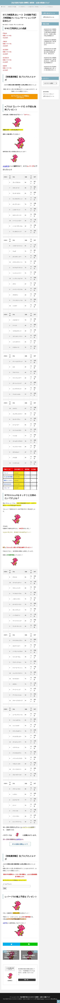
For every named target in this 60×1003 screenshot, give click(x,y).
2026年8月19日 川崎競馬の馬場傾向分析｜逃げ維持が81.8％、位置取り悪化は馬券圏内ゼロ (50, 60)
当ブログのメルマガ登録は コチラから (20, 96)
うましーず (6, 487)
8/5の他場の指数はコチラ (20, 844)
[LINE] (29, 944)
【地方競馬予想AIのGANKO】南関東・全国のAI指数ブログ (30, 3)
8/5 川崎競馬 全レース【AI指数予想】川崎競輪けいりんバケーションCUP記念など (36, 6)
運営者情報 (46, 91)
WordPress (54, 999)
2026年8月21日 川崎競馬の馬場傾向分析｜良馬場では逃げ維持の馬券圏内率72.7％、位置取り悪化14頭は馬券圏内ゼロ (50, 32)
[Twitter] (11, 944)
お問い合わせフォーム (48, 17)
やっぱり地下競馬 (8, 476)
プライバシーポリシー (48, 94)
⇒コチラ (6, 166)
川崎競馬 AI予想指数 (12, 6)
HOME (3, 6)
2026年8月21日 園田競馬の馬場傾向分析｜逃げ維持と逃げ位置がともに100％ (50, 42)
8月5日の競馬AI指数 (19, 24)
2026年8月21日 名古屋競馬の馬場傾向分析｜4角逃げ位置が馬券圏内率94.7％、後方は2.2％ (50, 51)
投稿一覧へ (26, 979)
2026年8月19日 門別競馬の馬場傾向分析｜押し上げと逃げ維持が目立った (50, 68)
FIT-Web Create (39, 999)
